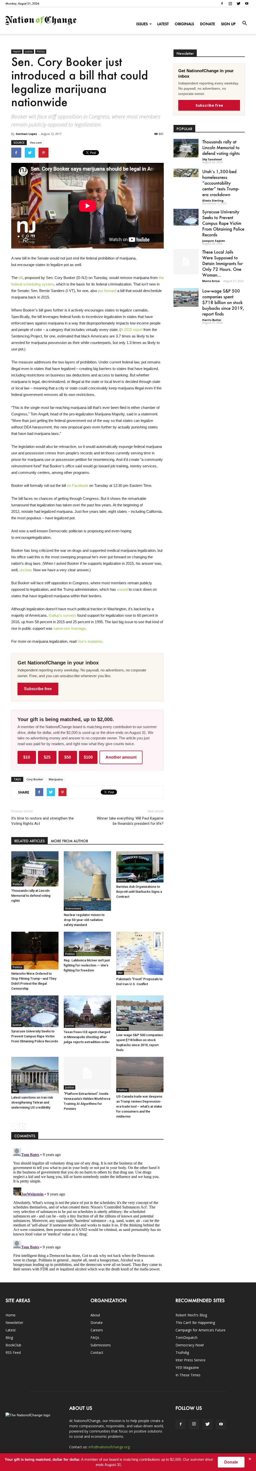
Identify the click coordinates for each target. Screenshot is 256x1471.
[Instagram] (230, 3)
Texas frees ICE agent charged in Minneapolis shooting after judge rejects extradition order (87, 1037)
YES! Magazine (187, 1367)
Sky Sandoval (212, 159)
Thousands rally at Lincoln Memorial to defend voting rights (30, 895)
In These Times (188, 1375)
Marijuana (56, 779)
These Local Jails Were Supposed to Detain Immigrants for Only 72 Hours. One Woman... (222, 263)
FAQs (94, 1337)
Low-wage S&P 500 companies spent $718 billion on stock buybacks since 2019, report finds (223, 302)
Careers (96, 1330)
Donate (207, 23)
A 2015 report (131, 329)
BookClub (13, 1345)
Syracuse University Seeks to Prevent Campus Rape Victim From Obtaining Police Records (34, 1036)
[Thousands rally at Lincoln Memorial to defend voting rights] (34, 868)
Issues (142, 23)
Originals (184, 23)
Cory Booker (34, 779)
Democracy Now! (190, 1345)
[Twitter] (238, 3)
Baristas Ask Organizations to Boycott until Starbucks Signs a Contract (139, 891)
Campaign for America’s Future (201, 1330)
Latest (163, 23)
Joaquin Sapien (213, 241)
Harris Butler (211, 320)
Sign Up (228, 23)
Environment (73, 908)
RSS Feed (13, 1352)
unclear (25, 570)
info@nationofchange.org (109, 1447)
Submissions (100, 1345)
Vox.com (36, 142)
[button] (244, 23)
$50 (67, 757)
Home (11, 1315)
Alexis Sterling (213, 200)
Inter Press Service (191, 1360)
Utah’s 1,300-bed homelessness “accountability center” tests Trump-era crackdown (220, 183)
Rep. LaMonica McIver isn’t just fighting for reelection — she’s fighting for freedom (87, 965)
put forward (107, 291)
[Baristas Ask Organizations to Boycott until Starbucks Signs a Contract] (140, 867)
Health (17, 51)
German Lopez (26, 134)
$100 (88, 757)
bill (20, 278)
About (95, 1315)
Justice (28, 51)
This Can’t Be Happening (195, 1322)
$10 (26, 757)
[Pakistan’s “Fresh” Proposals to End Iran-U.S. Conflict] (140, 953)
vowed (122, 589)
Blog (9, 1337)
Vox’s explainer (90, 641)
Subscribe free (38, 689)
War (120, 972)
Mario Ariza (211, 281)
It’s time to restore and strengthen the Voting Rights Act (42, 821)
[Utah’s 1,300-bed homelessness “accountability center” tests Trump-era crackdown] (186, 173)
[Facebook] (222, 3)
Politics (41, 51)
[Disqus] (87, 1208)
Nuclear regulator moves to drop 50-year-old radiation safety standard (84, 920)
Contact (96, 1352)
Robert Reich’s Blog (191, 1315)
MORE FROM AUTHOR (69, 841)
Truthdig (182, 1352)
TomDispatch (187, 1337)
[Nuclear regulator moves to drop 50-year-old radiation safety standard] (87, 881)
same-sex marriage (70, 628)
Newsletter (14, 1322)
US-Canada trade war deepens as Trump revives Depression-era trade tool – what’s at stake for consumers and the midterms (139, 1106)
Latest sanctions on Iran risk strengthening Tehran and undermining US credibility (32, 1102)
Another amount (121, 757)
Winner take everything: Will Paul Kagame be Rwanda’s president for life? (130, 821)
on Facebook (77, 485)
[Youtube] (246, 3)
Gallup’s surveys (62, 615)
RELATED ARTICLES (29, 841)
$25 (47, 757)
